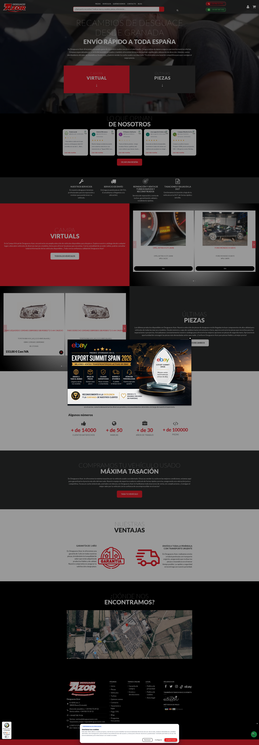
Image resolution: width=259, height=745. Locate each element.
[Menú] (10, 723)
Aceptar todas (171, 740)
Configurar (158, 740)
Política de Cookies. (123, 735)
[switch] (7, 737)
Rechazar (147, 740)
